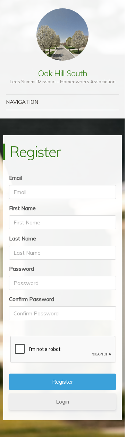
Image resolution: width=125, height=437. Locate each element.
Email (15, 178)
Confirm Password (31, 299)
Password (21, 269)
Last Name (22, 238)
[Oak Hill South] (62, 34)
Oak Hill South (62, 73)
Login (62, 401)
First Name (22, 208)
